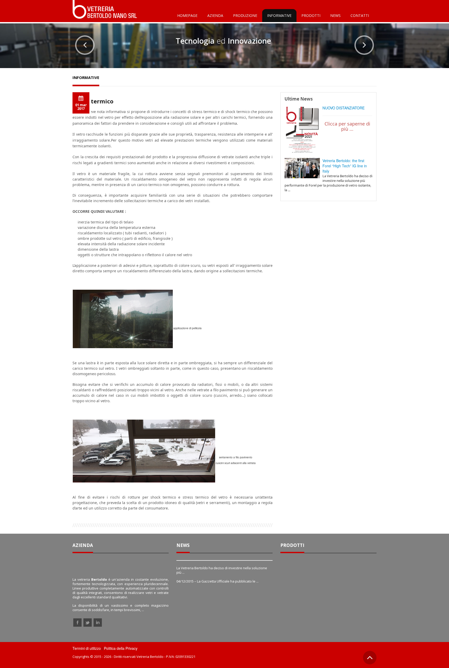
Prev (85, 45)
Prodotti (310, 15)
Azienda (215, 15)
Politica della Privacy (120, 648)
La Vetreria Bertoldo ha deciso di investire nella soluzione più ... (221, 570)
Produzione (245, 15)
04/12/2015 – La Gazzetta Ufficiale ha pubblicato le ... (217, 581)
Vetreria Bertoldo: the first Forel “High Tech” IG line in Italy (344, 166)
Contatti (360, 15)
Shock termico (93, 101)
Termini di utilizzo (86, 648)
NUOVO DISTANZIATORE (343, 107)
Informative (279, 15)
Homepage (187, 15)
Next (364, 45)
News (335, 15)
